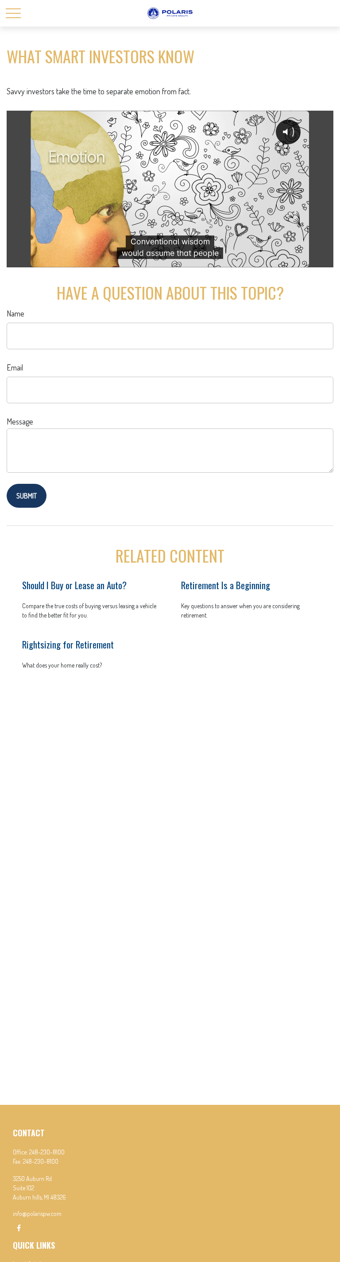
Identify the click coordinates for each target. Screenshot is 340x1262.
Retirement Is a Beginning (225, 585)
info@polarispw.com (37, 1213)
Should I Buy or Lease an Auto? (74, 585)
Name (15, 313)
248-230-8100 (47, 1152)
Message (20, 421)
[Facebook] (19, 1228)
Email (15, 367)
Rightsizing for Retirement (68, 644)
